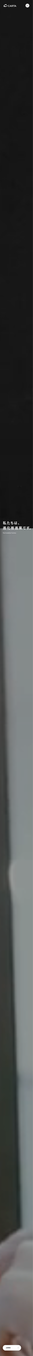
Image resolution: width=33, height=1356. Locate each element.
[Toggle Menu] (27, 5)
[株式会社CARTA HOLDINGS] (10, 5)
